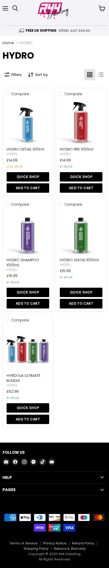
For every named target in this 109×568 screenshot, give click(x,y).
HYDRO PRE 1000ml (76, 149)
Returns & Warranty (70, 548)
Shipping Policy (36, 548)
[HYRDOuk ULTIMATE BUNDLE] (28, 348)
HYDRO (12, 154)
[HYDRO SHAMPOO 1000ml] (28, 232)
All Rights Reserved (54, 559)
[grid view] (89, 74)
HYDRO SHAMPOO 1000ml (23, 262)
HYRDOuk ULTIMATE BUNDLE (23, 378)
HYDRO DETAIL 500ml (25, 149)
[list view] (100, 74)
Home (8, 43)
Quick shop (28, 176)
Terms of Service (23, 543)
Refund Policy (83, 543)
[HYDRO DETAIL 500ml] (28, 122)
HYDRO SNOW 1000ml (79, 260)
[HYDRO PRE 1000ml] (81, 122)
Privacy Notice (54, 543)
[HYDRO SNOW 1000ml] (81, 232)
